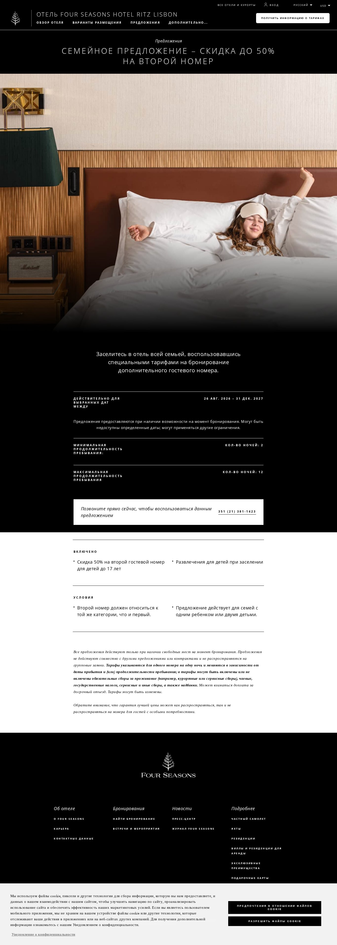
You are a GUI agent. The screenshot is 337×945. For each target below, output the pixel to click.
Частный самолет (248, 818)
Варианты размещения (97, 23)
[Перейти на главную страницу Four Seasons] (15, 18)
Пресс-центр (184, 818)
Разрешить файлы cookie (274, 921)
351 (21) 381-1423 (237, 512)
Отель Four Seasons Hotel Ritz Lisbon (107, 14)
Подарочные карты (250, 878)
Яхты (236, 828)
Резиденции (243, 838)
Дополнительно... (188, 23)
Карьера (61, 828)
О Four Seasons (69, 818)
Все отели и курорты (237, 5)
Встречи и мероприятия (136, 828)
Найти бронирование (134, 818)
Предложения (145, 23)
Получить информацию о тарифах (292, 18)
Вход (274, 5)
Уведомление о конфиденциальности (43, 934)
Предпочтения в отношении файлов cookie (274, 907)
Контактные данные (74, 838)
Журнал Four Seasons (193, 828)
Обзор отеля (50, 23)
